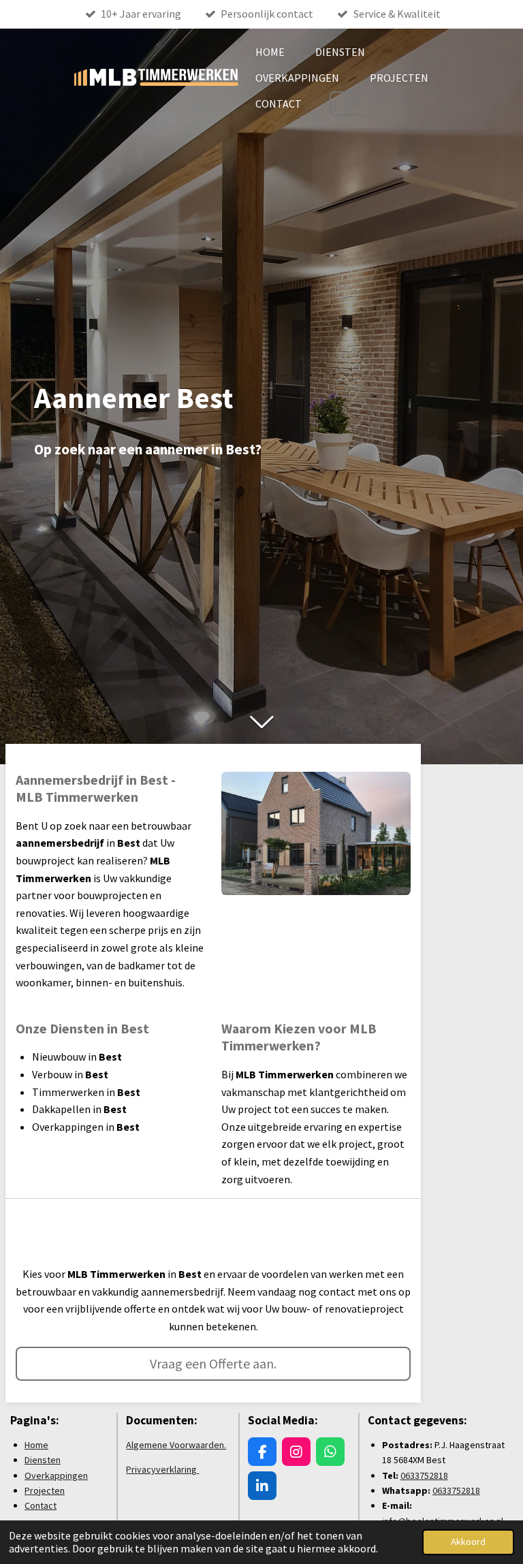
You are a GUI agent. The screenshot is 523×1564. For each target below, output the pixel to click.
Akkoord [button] (468, 1541)
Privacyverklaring (162, 1469)
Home (36, 1445)
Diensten (43, 1460)
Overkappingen (56, 1475)
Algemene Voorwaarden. (176, 1445)
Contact (41, 1505)
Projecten (45, 1490)
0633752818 (424, 1475)
